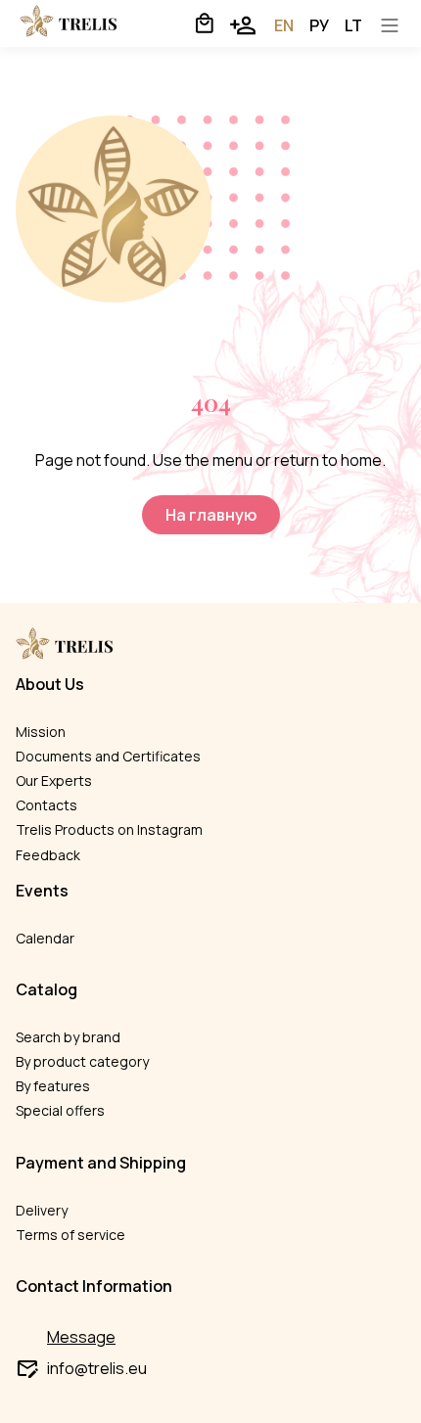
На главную (211, 515)
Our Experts (54, 780)
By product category (82, 1061)
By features (53, 1086)
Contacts (46, 805)
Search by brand (68, 1037)
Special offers (60, 1110)
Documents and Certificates (108, 756)
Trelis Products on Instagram (109, 829)
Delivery (42, 1210)
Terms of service (70, 1234)
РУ (319, 25)
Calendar (45, 938)
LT (353, 25)
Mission (41, 731)
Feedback (48, 855)
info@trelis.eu (97, 1368)
